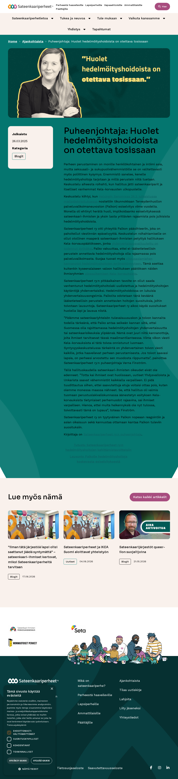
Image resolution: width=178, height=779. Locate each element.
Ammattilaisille (133, 5)
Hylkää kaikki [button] (41, 760)
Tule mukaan (107, 18)
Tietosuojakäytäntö (16, 725)
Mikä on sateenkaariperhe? (92, 683)
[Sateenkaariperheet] (30, 6)
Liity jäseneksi (129, 708)
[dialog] (29, 730)
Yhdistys (74, 29)
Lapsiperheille (93, 5)
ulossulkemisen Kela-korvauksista (111, 273)
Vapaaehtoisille (113, 5)
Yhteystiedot (129, 717)
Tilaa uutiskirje (130, 690)
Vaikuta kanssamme (144, 18)
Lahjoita (125, 699)
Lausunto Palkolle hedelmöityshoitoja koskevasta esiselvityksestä (98, 459)
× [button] (51, 688)
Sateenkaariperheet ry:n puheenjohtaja (112, 434)
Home (12, 41)
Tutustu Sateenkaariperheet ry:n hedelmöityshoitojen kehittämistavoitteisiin (98, 447)
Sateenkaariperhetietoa (30, 18)
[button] (29, 769)
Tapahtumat (101, 29)
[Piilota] (52, 18)
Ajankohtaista (32, 41)
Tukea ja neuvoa (72, 18)
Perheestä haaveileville (69, 5)
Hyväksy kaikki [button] (18, 760)
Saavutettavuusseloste (105, 768)
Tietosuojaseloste (70, 768)
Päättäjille (62, 8)
